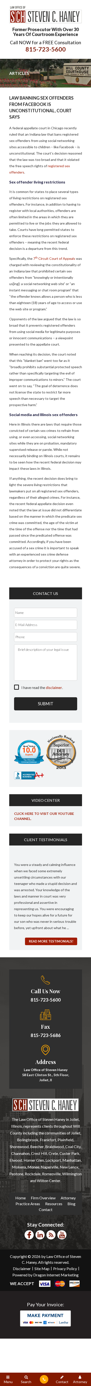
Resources (53, 1203)
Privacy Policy (65, 1268)
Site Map (42, 1268)
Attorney (68, 1197)
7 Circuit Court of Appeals (54, 258)
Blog (71, 1203)
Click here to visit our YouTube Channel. (44, 816)
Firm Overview (43, 1197)
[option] (45, 893)
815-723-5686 (46, 1035)
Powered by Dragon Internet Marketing (45, 1275)
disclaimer (54, 687)
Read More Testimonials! (51, 941)
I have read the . (42, 687)
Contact (45, 1209)
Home (20, 1197)
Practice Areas (28, 1203)
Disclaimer (22, 1268)
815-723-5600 (45, 49)
